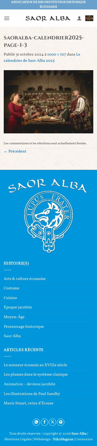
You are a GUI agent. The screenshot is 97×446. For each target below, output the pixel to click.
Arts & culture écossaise (25, 279)
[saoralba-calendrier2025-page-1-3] (48, 101)
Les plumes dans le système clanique (36, 374)
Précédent (15, 151)
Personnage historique (24, 326)
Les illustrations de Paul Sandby (32, 394)
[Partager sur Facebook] (44, 422)
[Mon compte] (79, 18)
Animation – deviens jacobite (29, 384)
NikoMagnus (63, 439)
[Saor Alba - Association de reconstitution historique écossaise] (48, 18)
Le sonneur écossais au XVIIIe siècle (35, 365)
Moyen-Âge (14, 317)
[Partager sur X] (52, 422)
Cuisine (10, 298)
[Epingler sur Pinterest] (60, 422)
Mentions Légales (18, 439)
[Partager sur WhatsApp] (36, 422)
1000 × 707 (56, 54)
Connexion (84, 439)
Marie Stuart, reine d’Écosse (28, 403)
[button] (7, 18)
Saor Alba (12, 336)
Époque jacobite (18, 307)
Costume (11, 288)
